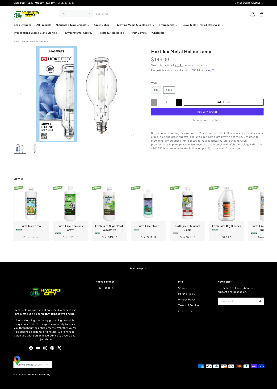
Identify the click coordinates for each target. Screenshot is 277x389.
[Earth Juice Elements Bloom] (187, 203)
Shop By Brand (23, 25)
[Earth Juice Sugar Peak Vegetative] (109, 203)
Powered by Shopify (40, 374)
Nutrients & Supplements (71, 25)
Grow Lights (101, 25)
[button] (261, 14)
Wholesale (157, 33)
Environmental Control (78, 33)
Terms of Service (188, 305)
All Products (43, 25)
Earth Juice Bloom (148, 226)
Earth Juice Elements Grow (70, 227)
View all (18, 178)
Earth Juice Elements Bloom (187, 227)
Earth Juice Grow (31, 226)
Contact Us (185, 311)
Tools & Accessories (112, 33)
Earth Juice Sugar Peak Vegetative (109, 227)
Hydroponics (166, 25)
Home (16, 41)
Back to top (137, 268)
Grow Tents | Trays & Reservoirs (201, 25)
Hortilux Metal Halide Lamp (35, 41)
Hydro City (25, 374)
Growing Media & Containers (134, 25)
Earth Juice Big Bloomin (226, 226)
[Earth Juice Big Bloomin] (226, 203)
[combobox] (144, 13)
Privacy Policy (187, 299)
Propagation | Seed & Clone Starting (35, 33)
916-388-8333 (105, 288)
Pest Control (139, 33)
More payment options (207, 120)
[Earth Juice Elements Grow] (70, 203)
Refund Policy (186, 293)
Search (182, 288)
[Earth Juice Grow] (31, 203)
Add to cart (223, 102)
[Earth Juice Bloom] (148, 203)
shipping (179, 65)
